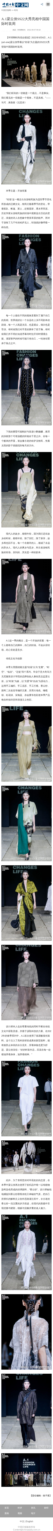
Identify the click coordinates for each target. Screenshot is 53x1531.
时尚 (16, 10)
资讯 (33, 1508)
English (29, 1521)
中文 (22, 1521)
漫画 (6, 1513)
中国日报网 (6, 10)
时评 (20, 1508)
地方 (33, 1513)
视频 (20, 1513)
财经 (46, 1508)
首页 (6, 1508)
